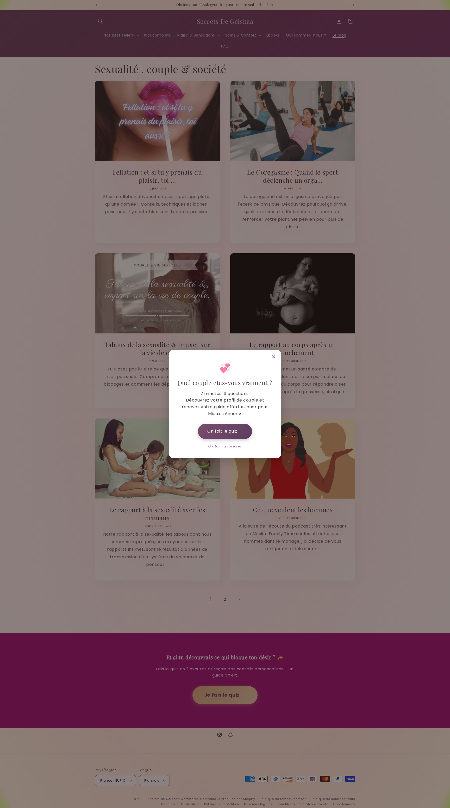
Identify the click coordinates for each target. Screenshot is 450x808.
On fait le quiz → (224, 431)
